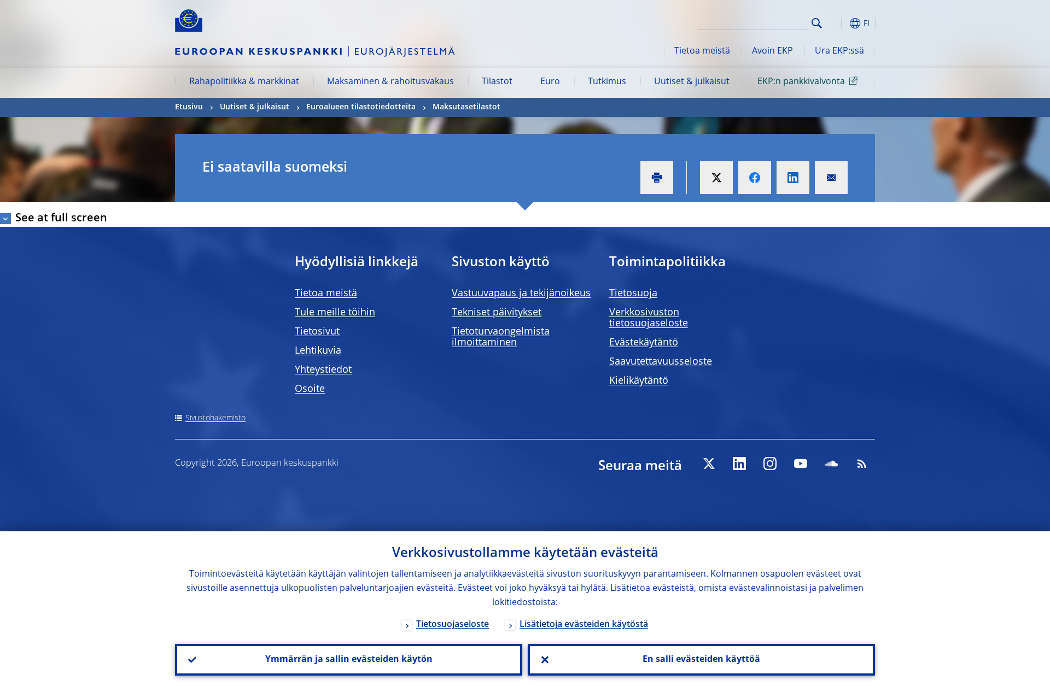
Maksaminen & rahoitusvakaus (390, 82)
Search (817, 23)
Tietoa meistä (702, 51)
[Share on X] (716, 177)
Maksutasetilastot (466, 107)
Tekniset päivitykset (496, 313)
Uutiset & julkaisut (692, 82)
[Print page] (656, 177)
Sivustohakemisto (215, 418)
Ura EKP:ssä (839, 51)
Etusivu (189, 107)
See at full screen (61, 218)
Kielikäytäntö (638, 381)
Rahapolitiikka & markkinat (244, 82)
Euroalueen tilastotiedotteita (361, 107)
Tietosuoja (633, 293)
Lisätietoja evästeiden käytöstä (584, 624)
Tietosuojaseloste (452, 624)
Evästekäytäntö (643, 343)
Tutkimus (607, 82)
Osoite (310, 389)
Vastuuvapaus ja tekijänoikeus (521, 293)
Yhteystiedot (323, 370)
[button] (836, 23)
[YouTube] (801, 463)
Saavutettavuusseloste (660, 362)
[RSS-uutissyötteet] (862, 463)
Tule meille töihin (335, 313)
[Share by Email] (831, 177)
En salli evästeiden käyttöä (701, 659)
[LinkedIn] (739, 463)
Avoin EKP (772, 51)
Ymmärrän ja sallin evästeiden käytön (349, 659)
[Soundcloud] (831, 463)
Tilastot (497, 82)
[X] (709, 463)
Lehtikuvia (318, 351)
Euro (550, 82)
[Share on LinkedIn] (793, 177)
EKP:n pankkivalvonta (801, 82)
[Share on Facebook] (754, 177)
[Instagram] (770, 463)
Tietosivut (317, 332)
